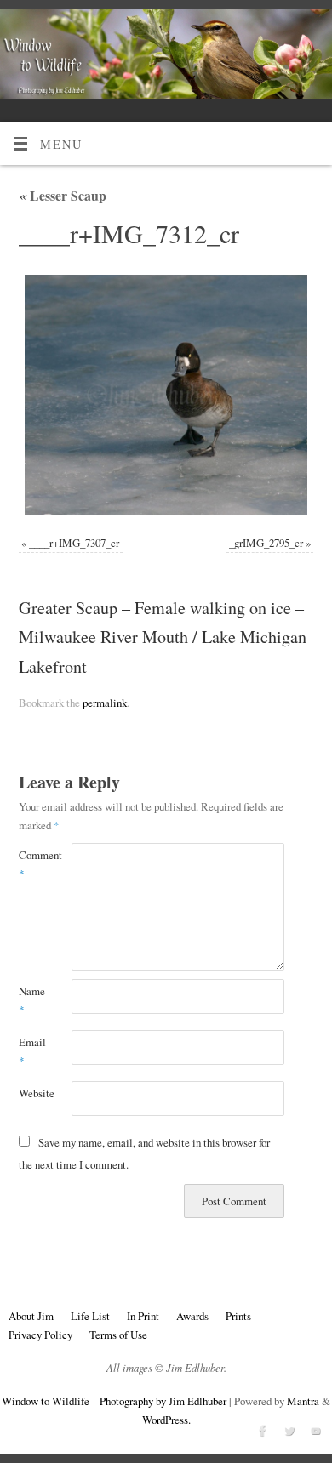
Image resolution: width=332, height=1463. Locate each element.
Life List (90, 1316)
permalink (105, 702)
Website (32, 1093)
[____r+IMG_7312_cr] (166, 395)
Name (32, 1000)
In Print (143, 1316)
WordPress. (166, 1419)
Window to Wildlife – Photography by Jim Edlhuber (114, 1401)
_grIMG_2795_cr (266, 542)
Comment (32, 864)
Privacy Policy (40, 1334)
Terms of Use (118, 1334)
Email (32, 1051)
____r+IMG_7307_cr (74, 542)
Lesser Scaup (62, 195)
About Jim (31, 1316)
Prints (238, 1316)
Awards (192, 1316)
